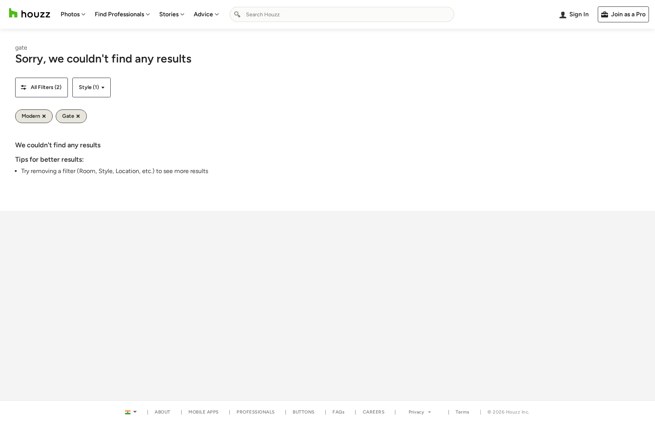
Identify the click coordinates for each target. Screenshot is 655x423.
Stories (169, 14)
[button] (41, 87)
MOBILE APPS (203, 412)
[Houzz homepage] (29, 13)
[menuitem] (73, 14)
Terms (463, 412)
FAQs (338, 412)
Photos (70, 14)
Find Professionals (119, 14)
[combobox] (342, 14)
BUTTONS (304, 412)
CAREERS (374, 412)
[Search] (237, 14)
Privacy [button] (416, 412)
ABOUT (163, 412)
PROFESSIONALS (256, 412)
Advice (203, 14)
